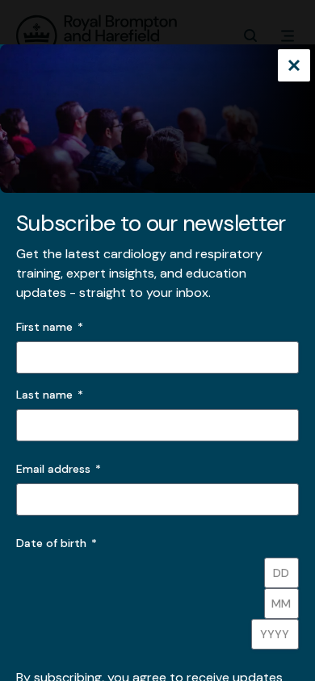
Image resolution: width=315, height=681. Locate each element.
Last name (44, 394)
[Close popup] (294, 67)
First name (44, 327)
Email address (58, 469)
